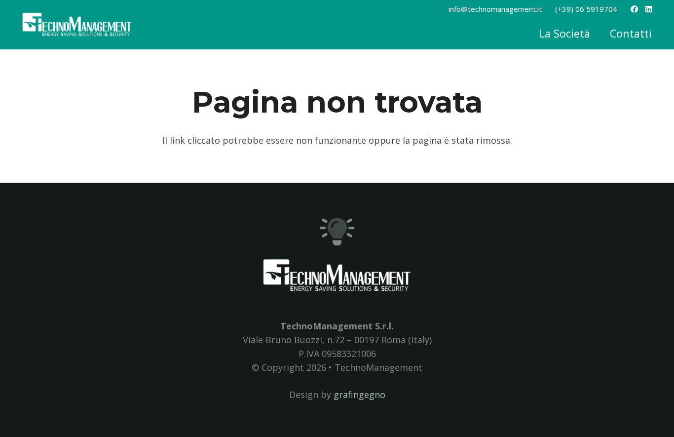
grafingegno (359, 394)
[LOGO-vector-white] (77, 24)
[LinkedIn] (648, 9)
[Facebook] (634, 9)
